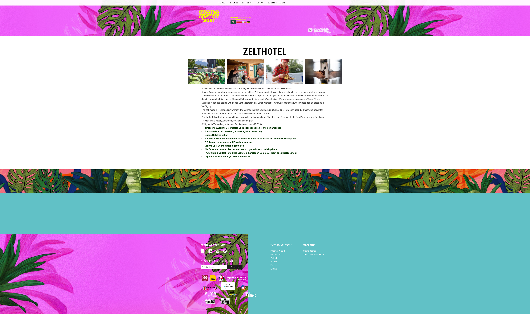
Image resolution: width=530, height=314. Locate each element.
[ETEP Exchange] (225, 303)
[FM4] (212, 280)
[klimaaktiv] (230, 296)
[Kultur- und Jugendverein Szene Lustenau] (319, 32)
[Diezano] (205, 280)
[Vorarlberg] (210, 290)
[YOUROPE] (210, 303)
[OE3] (221, 280)
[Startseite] (210, 24)
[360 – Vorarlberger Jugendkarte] (245, 290)
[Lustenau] (228, 290)
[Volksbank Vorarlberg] (236, 280)
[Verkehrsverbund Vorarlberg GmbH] (210, 296)
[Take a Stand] (250, 296)
